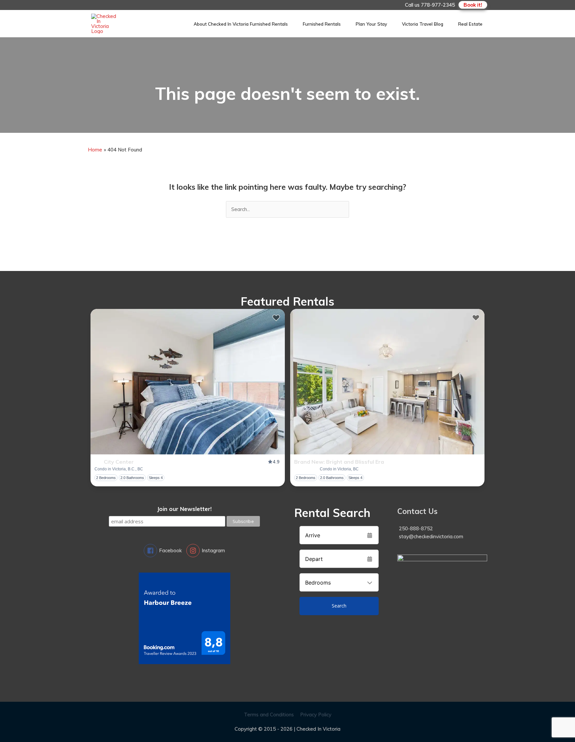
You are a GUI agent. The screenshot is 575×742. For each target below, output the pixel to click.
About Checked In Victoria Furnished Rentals (241, 24)
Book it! (473, 5)
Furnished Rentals (322, 24)
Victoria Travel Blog (422, 24)
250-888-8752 (416, 528)
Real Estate (470, 24)
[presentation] (188, 381)
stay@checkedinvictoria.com (431, 536)
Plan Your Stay (371, 24)
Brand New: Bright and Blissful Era (339, 461)
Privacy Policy (315, 714)
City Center (119, 461)
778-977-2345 (438, 5)
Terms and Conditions (269, 714)
